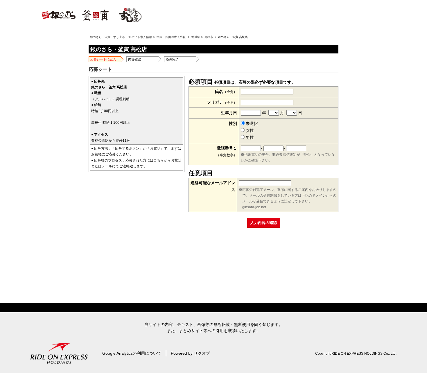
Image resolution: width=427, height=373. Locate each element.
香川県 (195, 37)
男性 (249, 137)
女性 (249, 130)
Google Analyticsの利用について (131, 353)
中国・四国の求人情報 (171, 37)
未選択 (251, 123)
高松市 (208, 37)
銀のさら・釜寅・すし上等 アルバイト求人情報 (121, 37)
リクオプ (202, 353)
